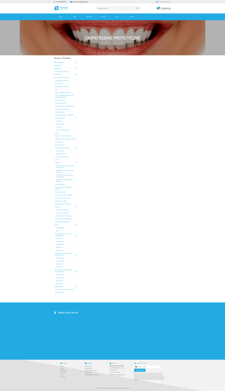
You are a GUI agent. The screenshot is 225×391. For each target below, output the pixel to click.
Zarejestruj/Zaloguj (165, 2)
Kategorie (57, 58)
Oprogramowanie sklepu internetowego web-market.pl (116, 388)
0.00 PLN (166, 8)
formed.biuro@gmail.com (117, 374)
